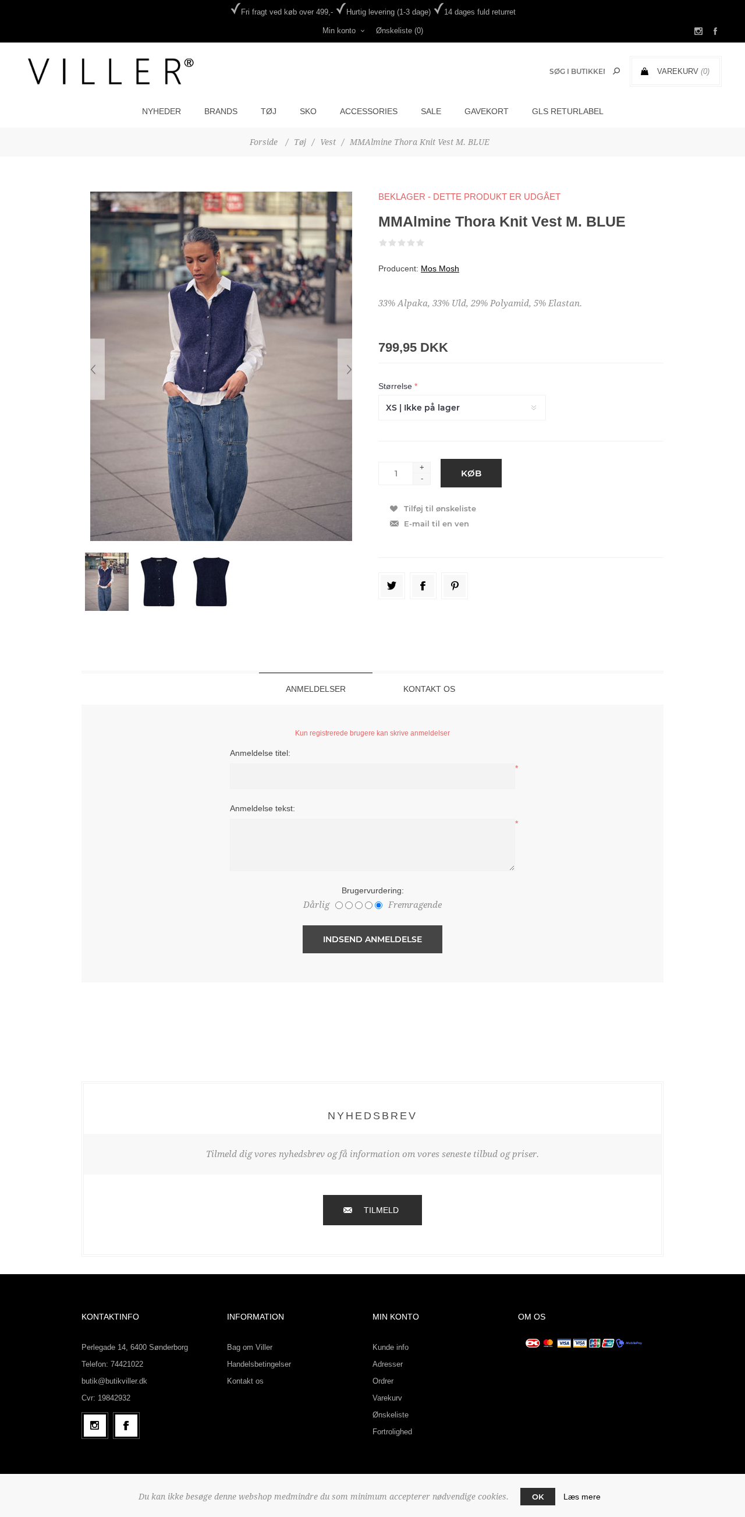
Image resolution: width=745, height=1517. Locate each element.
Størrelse (396, 386)
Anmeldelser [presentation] (316, 689)
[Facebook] (126, 1426)
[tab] (315, 689)
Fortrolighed (392, 1431)
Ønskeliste (390, 1414)
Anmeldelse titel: (260, 753)
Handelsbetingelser (259, 1364)
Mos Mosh (440, 268)
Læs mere (582, 1496)
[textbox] (577, 71)
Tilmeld (381, 1210)
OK (538, 1496)
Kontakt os (245, 1381)
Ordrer (382, 1381)
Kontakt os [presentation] (429, 689)
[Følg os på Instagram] (95, 1426)
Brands (220, 111)
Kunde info (390, 1347)
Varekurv (387, 1398)
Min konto (339, 30)
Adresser (387, 1364)
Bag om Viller (249, 1347)
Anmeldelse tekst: (262, 808)
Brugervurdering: (373, 890)
